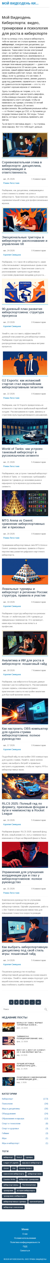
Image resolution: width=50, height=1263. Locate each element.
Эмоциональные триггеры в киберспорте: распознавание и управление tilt (24, 241)
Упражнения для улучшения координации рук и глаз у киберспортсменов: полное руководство (22, 877)
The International (29, 1185)
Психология (25, 1104)
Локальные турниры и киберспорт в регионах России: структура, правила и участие (25, 592)
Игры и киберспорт (25, 1143)
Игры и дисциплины (25, 1109)
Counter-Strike (9, 1179)
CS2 (13, 1168)
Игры (25, 1138)
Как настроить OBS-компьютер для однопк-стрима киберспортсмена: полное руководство (25, 733)
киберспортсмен (34, 1174)
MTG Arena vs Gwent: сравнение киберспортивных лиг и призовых (23, 524)
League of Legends (10, 1163)
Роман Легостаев (11, 183)
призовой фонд (36, 1202)
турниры (29, 1157)
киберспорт (8, 1157)
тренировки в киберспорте (14, 1196)
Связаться (25, 1251)
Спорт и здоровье (25, 1128)
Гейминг (25, 1133)
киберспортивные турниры (14, 1202)
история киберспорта (26, 1190)
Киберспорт (25, 1099)
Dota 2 (19, 1157)
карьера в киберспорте (31, 1163)
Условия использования (25, 1238)
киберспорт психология (13, 1207)
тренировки (8, 1190)
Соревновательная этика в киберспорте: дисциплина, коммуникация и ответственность (22, 167)
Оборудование (25, 1114)
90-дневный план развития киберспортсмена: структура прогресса (23, 312)
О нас (25, 1234)
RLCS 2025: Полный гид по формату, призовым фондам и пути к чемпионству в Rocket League (25, 808)
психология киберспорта (13, 1174)
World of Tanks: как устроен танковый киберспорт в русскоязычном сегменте (22, 452)
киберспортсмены (10, 1185)
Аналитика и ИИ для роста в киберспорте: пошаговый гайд (24, 662)
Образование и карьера (25, 1119)
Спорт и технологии (25, 1123)
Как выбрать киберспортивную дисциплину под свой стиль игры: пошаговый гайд (25, 950)
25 (38, 1002)
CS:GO (6, 1168)
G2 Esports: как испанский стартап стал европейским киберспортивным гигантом (22, 384)
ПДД (25, 1246)
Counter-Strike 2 (25, 1168)
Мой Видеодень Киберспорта (21, 3)
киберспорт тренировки (29, 1179)
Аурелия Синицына (12, 255)
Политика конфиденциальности (25, 1242)
